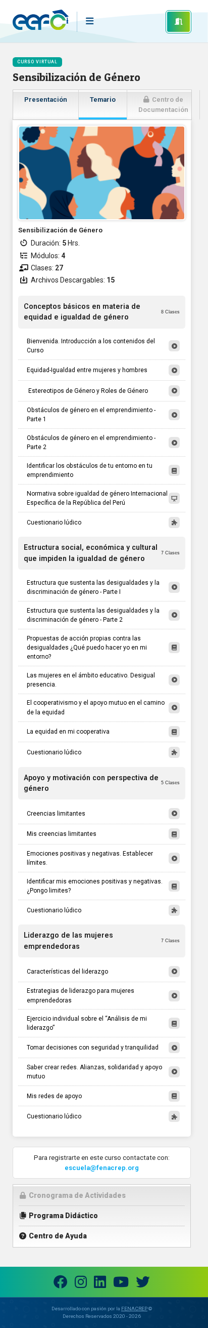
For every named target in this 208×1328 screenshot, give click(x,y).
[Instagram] (81, 1282)
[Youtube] (121, 1282)
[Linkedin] (100, 1282)
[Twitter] (143, 1282)
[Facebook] (61, 1282)
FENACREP (134, 1308)
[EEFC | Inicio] (41, 21)
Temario (103, 99)
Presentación (45, 99)
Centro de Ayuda (57, 1236)
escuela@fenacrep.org (102, 1168)
